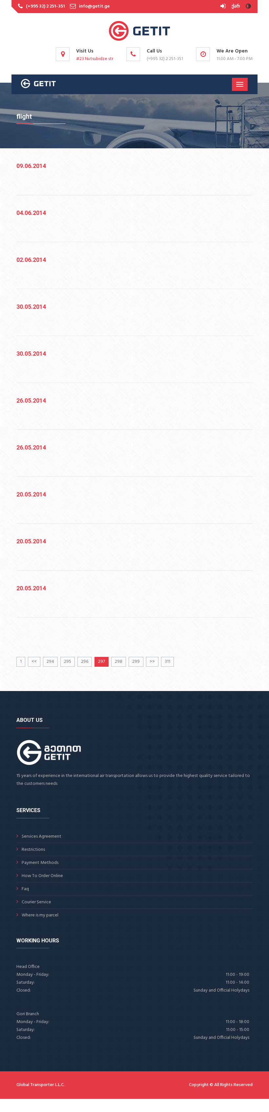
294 (50, 661)
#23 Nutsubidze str (94, 59)
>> (152, 661)
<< (34, 661)
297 (101, 661)
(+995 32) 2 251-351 (45, 6)
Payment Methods (40, 863)
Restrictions (33, 849)
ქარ (236, 6)
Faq (25, 889)
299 (136, 661)
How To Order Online (42, 876)
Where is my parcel (40, 915)
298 (118, 661)
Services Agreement (41, 836)
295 (67, 661)
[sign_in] (223, 6)
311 (167, 661)
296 (84, 661)
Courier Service (36, 902)
